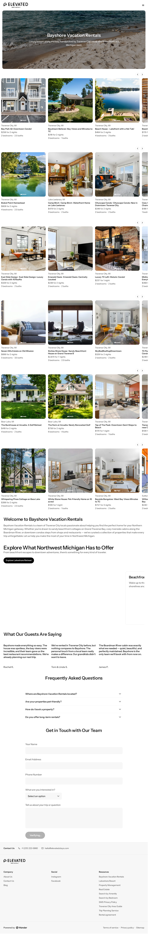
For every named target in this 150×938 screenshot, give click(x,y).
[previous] (137, 74)
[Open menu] (143, 5)
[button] (28, 862)
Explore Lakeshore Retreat (20, 561)
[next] (142, 74)
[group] (74, 109)
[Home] (14, 875)
